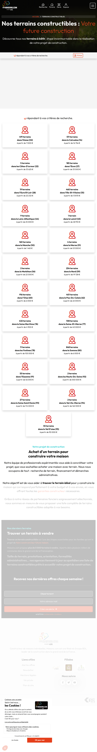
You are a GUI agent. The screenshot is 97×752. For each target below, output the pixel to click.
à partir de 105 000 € (25, 350)
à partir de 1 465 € (25, 245)
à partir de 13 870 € (72, 192)
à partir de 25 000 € (25, 218)
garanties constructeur (51, 491)
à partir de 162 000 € (72, 402)
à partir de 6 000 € (25, 297)
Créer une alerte (47, 609)
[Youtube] (74, 682)
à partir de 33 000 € (72, 166)
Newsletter (28, 670)
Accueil (35, 17)
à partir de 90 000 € (48, 429)
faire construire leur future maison (32, 542)
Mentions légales (28, 675)
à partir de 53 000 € (72, 245)
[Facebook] (62, 682)
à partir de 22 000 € (25, 271)
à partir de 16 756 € (72, 139)
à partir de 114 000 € (25, 402)
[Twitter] (68, 682)
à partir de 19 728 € (72, 271)
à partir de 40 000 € (72, 324)
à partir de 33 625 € (25, 166)
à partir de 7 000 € (25, 139)
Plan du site (28, 685)
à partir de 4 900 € (25, 324)
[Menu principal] (93, 5)
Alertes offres (28, 665)
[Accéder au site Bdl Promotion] (69, 667)
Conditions (58, 614)
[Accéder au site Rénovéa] (81, 667)
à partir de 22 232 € (25, 192)
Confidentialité (48, 614)
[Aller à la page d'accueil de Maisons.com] (9, 5)
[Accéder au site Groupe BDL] (90, 700)
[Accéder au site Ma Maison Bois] (56, 667)
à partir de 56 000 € (25, 376)
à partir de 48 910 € (72, 218)
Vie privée (28, 680)
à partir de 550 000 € (72, 376)
